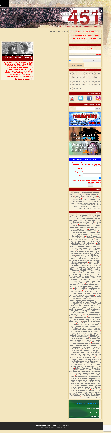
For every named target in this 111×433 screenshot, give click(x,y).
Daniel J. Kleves (94, 250)
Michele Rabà (75, 340)
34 (80, 85)
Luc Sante (78, 321)
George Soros (91, 283)
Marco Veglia (76, 326)
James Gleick (81, 298)
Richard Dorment (91, 361)
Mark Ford (96, 330)
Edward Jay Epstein (77, 264)
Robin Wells (95, 370)
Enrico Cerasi (80, 267)
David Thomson (94, 255)
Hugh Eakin (89, 295)
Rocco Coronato (75, 371)
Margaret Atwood (89, 326)
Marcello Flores (83, 323)
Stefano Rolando (93, 378)
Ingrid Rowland (90, 297)
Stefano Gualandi (80, 378)
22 (74, 81)
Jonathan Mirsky (80, 311)
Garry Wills (96, 281)
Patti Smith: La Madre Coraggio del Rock (18, 58)
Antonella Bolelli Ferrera (84, 227)
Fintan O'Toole (83, 272)
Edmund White (94, 262)
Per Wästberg (75, 352)
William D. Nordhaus (92, 394)
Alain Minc (96, 215)
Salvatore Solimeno (82, 373)
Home (4, 13)
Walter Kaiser (78, 394)
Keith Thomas (81, 316)
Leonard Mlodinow (82, 318)
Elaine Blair (76, 265)
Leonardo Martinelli (86, 319)
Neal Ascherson (75, 345)
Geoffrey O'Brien (78, 283)
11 (70, 77)
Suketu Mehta (90, 384)
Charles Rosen (94, 239)
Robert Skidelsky (87, 366)
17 (89, 77)
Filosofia (78, 198)
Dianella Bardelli (86, 260)
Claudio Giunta (79, 246)
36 (86, 85)
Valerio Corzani (94, 390)
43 (77, 89)
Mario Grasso (87, 330)
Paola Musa (85, 347)
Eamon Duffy (83, 262)
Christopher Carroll (89, 243)
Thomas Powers (86, 385)
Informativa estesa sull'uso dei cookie (52, 427)
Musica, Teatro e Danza (85, 203)
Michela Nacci (95, 338)
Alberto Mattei (90, 217)
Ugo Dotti (73, 390)
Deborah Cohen (91, 257)
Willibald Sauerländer (89, 396)
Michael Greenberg (82, 337)
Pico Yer (94, 354)
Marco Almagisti (80, 325)
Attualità (78, 196)
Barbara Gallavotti (78, 231)
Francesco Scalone (76, 276)
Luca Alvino (87, 321)
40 (99, 85)
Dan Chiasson (82, 250)
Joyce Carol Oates (91, 314)
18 (92, 77)
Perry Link (85, 352)
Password (97, 54)
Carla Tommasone (93, 236)
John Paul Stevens (82, 305)
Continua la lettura (22, 79)
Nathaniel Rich (94, 344)
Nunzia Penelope (89, 345)
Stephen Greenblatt (79, 380)
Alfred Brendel (90, 220)
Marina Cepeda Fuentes (88, 328)
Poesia (83, 205)
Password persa (76, 65)
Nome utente (96, 49)
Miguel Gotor (87, 340)
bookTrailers (94, 416)
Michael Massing (82, 338)
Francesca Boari (79, 274)
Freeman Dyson (91, 278)
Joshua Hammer (77, 314)
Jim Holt (83, 304)
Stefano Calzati (84, 377)
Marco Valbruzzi (94, 325)
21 (70, 81)
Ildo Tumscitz (78, 297)
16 (86, 77)
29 (96, 81)
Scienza (82, 208)
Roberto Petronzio (82, 368)
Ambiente (96, 193)
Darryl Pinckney (91, 252)
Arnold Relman (94, 229)
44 (80, 89)
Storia (88, 208)
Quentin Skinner (78, 359)
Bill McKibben (83, 234)
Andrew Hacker (85, 224)
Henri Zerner (80, 295)
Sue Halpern (79, 384)
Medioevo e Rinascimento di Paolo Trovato (85, 200)
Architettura (95, 194)
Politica (90, 205)
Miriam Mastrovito (84, 342)
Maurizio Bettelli (83, 335)
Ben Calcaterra (91, 231)
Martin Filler (75, 331)
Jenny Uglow (89, 302)
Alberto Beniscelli (77, 217)
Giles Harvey (74, 286)
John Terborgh (88, 307)
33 (77, 85)
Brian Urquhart (94, 234)
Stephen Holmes (94, 380)
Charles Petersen (82, 239)
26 (86, 81)
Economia (93, 196)
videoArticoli (94, 412)
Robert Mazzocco (85, 364)
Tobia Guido (95, 389)
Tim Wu (87, 387)
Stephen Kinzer (78, 382)
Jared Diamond (88, 300)
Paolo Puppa (87, 349)
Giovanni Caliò (79, 288)
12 (74, 77)
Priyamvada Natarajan (91, 357)
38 (92, 85)
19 (96, 77)
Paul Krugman (95, 351)
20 (99, 77)
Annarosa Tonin (84, 226)
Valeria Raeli (83, 390)
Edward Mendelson (93, 264)
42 (74, 89)
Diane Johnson (87, 259)
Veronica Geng (76, 392)
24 (80, 81)
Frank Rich (80, 278)
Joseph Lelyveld (94, 312)
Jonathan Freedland (82, 309)
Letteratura (84, 199)
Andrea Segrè (88, 222)
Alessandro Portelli (93, 219)
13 (77, 77)
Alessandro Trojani (76, 220)
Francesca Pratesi (93, 274)
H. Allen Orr (87, 293)
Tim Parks (79, 387)
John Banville (92, 304)
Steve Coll (89, 382)
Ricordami (75, 61)
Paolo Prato (76, 349)
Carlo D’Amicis (75, 238)
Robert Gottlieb (89, 363)
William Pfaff (75, 396)
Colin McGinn (91, 246)
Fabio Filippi (81, 269)
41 (70, 89)
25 (83, 81)
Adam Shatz (87, 215)
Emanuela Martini (88, 265)
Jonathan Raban (94, 311)
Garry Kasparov (85, 281)
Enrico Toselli (91, 267)
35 (83, 85)
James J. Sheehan (93, 298)
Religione (96, 206)
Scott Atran (91, 375)
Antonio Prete (82, 229)
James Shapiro (75, 300)
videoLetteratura (92, 409)
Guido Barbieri (95, 292)
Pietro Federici (89, 356)
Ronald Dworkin (88, 371)
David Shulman (81, 255)
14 (80, 77)
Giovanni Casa (91, 288)
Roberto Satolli (85, 370)
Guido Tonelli (77, 293)
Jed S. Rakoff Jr (78, 302)
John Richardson (75, 307)
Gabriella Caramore (88, 279)
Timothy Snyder (84, 389)
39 (96, 85)
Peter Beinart (95, 352)
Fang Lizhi (84, 271)
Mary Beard (85, 331)
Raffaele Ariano (91, 359)
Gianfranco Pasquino (92, 285)
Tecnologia (96, 208)
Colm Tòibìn (82, 248)
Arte (72, 196)
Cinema (86, 196)
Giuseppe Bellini (89, 290)
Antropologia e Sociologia (80, 194)
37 (89, 85)
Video (4, 2)
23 (77, 81)
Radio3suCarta (86, 206)
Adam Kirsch (76, 215)
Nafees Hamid (82, 344)
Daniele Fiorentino (77, 252)
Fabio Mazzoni (92, 269)
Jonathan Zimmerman (78, 312)
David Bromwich (89, 253)
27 (89, 81)
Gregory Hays (83, 292)
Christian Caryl (88, 241)
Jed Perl (97, 300)
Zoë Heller (96, 397)
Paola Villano (95, 347)
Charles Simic (76, 241)
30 (99, 81)
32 (74, 85)
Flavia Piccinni (95, 272)
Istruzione (86, 198)
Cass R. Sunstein (87, 238)
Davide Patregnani (77, 257)
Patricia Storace (82, 351)
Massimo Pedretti (86, 333)
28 (92, 81)
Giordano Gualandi (87, 286)
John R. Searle (95, 305)
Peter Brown (75, 354)
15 (83, 77)
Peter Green (85, 354)
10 (99, 74)
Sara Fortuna (81, 375)
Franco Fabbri (89, 276)
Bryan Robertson (78, 236)
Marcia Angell (95, 323)
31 (70, 85)
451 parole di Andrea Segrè (81, 193)
